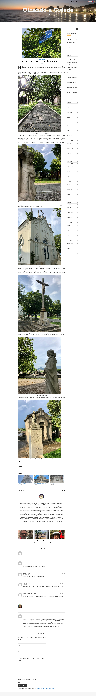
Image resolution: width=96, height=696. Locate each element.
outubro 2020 (69, 248)
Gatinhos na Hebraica (71, 52)
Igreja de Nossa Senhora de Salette (40, 483)
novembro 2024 (70, 143)
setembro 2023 (70, 166)
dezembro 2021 (70, 212)
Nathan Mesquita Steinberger (30, 615)
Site (18, 651)
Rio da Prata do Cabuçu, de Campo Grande (72, 70)
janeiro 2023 (69, 186)
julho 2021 (69, 225)
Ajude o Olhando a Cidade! (72, 33)
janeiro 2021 (69, 240)
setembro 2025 (70, 122)
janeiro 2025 (69, 138)
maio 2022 (69, 207)
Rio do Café (69, 55)
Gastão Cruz (69, 90)
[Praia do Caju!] (57, 479)
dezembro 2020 (70, 243)
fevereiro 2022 (70, 209)
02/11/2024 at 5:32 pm (26, 616)
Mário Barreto (21, 490)
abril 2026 (69, 107)
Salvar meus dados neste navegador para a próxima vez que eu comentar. (31, 658)
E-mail (19, 645)
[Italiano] (91, 1)
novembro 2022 (70, 191)
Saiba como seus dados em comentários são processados (44, 688)
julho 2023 (69, 171)
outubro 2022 (69, 194)
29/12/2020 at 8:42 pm (26, 574)
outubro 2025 (69, 120)
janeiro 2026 (69, 112)
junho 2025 (69, 130)
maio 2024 (69, 153)
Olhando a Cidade (48, 10)
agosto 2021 (69, 222)
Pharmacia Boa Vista (71, 42)
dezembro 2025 (70, 115)
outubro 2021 (69, 217)
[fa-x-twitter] (73, 1)
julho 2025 (69, 127)
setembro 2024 (70, 148)
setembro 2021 (70, 220)
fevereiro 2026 (70, 109)
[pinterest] (76, 1)
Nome (19, 639)
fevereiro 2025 (70, 135)
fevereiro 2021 (70, 238)
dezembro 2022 (70, 189)
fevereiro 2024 (70, 158)
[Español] (94, 1)
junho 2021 (69, 227)
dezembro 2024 (70, 140)
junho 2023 (69, 174)
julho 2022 (69, 202)
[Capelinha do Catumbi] (25, 479)
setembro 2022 (70, 197)
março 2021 (69, 235)
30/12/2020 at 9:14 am (26, 584)
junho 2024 (69, 150)
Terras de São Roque (70, 84)
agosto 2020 (69, 253)
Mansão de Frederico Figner (25, 541)
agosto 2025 (69, 125)
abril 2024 (69, 156)
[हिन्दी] (90, 1)
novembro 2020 (70, 245)
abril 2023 (69, 179)
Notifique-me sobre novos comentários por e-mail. (27, 679)
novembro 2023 (70, 163)
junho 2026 (69, 104)
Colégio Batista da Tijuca (71, 50)
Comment (20, 660)
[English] (88, 1)
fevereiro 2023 (70, 184)
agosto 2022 (69, 199)
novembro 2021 (70, 215)
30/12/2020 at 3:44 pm (26, 594)
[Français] (89, 1)
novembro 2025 (70, 117)
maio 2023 (69, 176)
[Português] (93, 1)
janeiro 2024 (69, 161)
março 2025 (69, 132)
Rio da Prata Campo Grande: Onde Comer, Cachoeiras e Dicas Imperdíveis (72, 65)
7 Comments (44, 63)
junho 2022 (69, 204)
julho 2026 (69, 102)
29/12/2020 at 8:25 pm (26, 563)
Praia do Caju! (52, 483)
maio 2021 (69, 230)
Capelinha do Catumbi (22, 483)
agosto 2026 (69, 99)
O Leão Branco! (74, 87)
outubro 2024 (69, 145)
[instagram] (75, 1)
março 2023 (69, 181)
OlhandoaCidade (41, 59)
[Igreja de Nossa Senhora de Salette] (41, 479)
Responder (62, 562)
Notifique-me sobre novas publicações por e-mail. (27, 682)
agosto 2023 (69, 168)
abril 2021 (69, 232)
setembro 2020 (70, 250)
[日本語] (92, 1)
